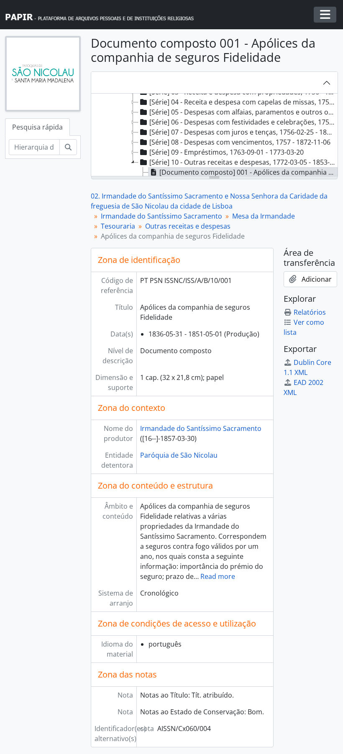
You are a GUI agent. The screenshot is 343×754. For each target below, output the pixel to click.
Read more (217, 576)
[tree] (214, 135)
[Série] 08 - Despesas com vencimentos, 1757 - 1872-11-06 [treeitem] (239, 142)
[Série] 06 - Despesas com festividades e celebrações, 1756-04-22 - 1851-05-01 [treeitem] (243, 122)
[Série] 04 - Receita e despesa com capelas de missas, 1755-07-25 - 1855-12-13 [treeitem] (243, 102)
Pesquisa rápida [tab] (37, 127)
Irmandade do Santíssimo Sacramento (161, 216)
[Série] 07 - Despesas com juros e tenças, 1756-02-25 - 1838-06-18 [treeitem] (243, 132)
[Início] (103, 14)
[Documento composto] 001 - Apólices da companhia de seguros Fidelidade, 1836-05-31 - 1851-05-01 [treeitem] (248, 172)
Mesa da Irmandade (263, 216)
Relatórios (310, 312)
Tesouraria (118, 226)
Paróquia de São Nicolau (179, 455)
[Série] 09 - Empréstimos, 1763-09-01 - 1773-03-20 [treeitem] (226, 152)
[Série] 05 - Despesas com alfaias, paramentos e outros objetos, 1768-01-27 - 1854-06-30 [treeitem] (243, 112)
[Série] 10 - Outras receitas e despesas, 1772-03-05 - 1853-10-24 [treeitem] (243, 162)
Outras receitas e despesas (187, 226)
